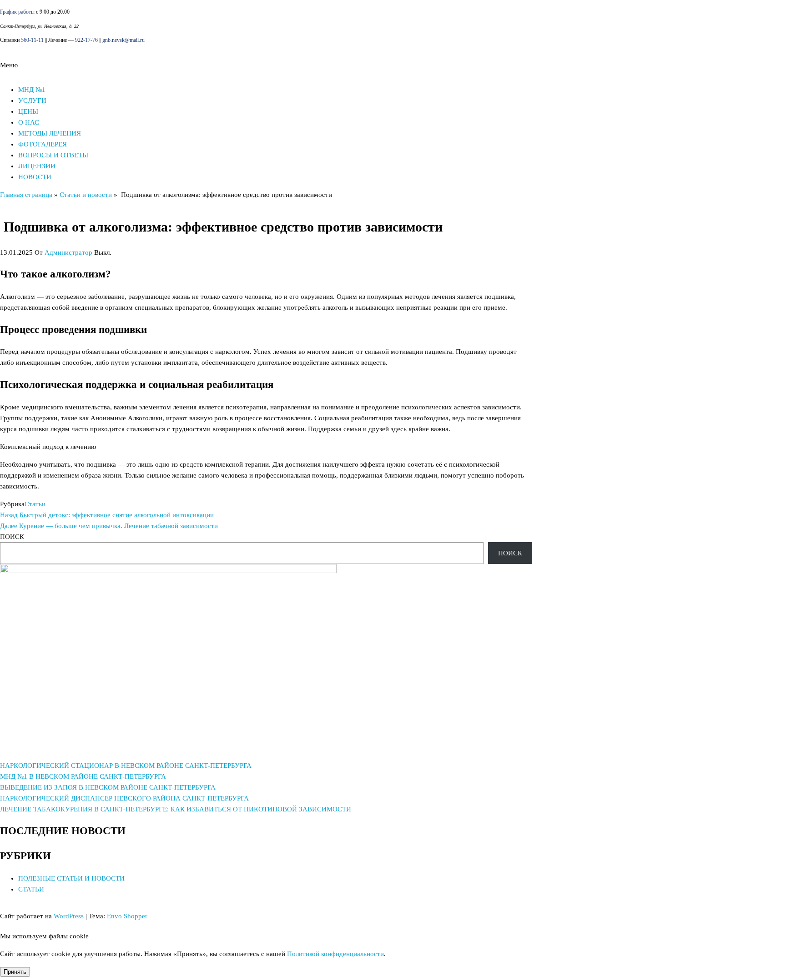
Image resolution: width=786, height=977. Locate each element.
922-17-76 (86, 40)
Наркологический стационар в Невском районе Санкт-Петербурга (126, 765)
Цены (28, 111)
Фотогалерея (42, 144)
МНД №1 (31, 89)
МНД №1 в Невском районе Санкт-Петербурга (83, 776)
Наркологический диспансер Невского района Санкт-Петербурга (124, 798)
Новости (34, 177)
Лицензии (36, 166)
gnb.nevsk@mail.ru (123, 40)
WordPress (69, 916)
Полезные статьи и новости (71, 878)
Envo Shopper (127, 916)
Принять (15, 971)
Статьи (35, 504)
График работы (17, 12)
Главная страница (26, 194)
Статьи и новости (86, 194)
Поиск (12, 536)
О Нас (28, 122)
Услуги (32, 100)
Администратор (68, 252)
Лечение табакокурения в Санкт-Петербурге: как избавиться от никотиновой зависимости (175, 809)
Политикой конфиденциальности (335, 953)
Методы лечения (49, 133)
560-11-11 (32, 40)
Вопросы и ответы (53, 155)
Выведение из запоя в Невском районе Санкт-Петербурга (108, 787)
